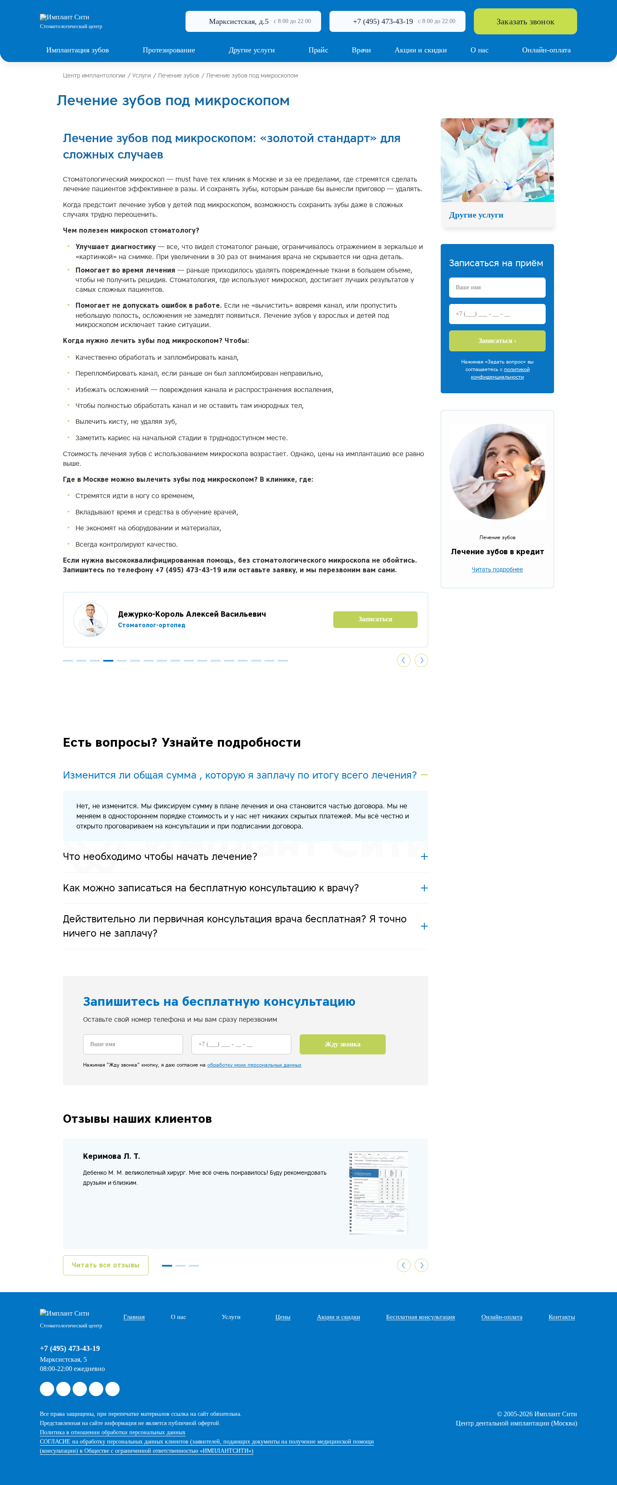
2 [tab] (81, 661)
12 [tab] (216, 661)
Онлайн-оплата (502, 1317)
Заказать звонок (525, 21)
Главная (134, 1317)
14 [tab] (243, 661)
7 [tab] (149, 661)
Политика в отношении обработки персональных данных (113, 1432)
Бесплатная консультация (420, 1317)
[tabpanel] (204, 619)
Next (421, 660)
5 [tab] (122, 661)
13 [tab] (229, 661)
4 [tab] (108, 661)
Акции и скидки (338, 1317)
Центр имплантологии (94, 75)
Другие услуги (476, 214)
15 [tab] (256, 661)
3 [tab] (95, 661)
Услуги (141, 75)
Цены (282, 1317)
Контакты (562, 1317)
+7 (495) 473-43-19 (383, 21)
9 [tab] (175, 661)
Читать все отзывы (106, 1265)
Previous (403, 660)
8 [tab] (162, 661)
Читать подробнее (497, 569)
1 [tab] (68, 661)
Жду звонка (343, 1044)
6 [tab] (135, 661)
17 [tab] (283, 661)
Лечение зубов (178, 75)
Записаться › (497, 340)
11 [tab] (202, 661)
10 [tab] (189, 661)
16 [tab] (269, 661)
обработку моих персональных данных (254, 1065)
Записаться (334, 619)
